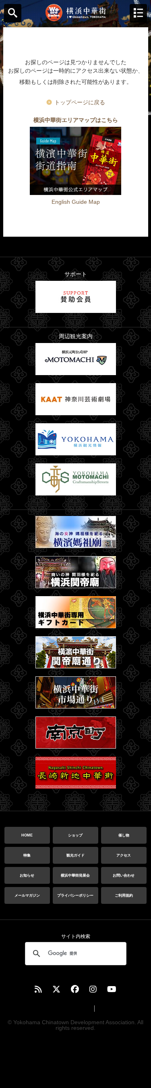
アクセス (123, 855)
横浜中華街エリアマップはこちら (75, 120)
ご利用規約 (124, 895)
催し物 (123, 835)
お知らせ (27, 875)
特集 (27, 855)
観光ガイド (75, 855)
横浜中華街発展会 (75, 875)
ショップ (75, 835)
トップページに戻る (79, 102)
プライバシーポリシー (75, 895)
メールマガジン (27, 895)
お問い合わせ (123, 875)
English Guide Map (76, 202)
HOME (27, 835)
